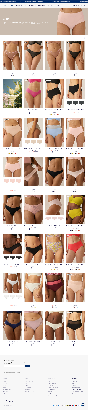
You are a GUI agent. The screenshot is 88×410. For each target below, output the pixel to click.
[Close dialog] (66, 192)
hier (58, 216)
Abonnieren (55, 208)
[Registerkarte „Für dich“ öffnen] (83, 404)
